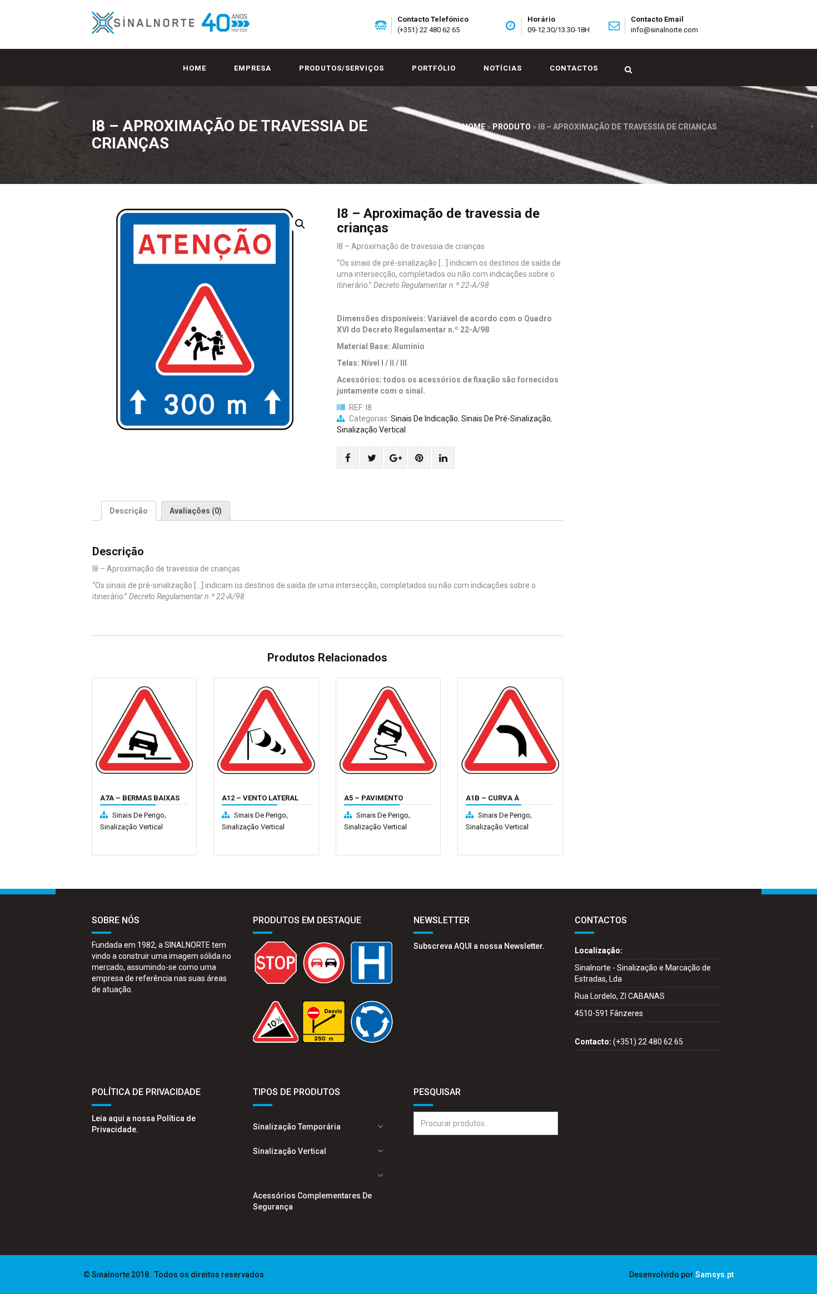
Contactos (574, 68)
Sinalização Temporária (297, 1126)
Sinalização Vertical (371, 429)
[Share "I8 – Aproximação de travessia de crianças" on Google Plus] (396, 458)
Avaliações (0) (196, 510)
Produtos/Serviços (341, 68)
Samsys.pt (714, 1274)
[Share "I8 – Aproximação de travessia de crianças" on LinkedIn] (443, 458)
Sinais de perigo (138, 815)
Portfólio (434, 68)
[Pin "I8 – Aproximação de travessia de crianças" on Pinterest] (419, 458)
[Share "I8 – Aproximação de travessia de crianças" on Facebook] (348, 458)
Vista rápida (125, 793)
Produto (511, 126)
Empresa (252, 68)
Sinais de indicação (424, 418)
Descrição (128, 510)
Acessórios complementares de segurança (312, 1201)
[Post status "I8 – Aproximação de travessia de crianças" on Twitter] (371, 458)
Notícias (503, 68)
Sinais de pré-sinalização (506, 418)
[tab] (128, 511)
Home (194, 68)
